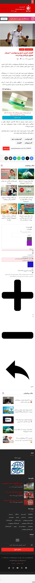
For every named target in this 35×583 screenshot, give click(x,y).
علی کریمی (23, 517)
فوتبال (19, 143)
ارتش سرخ (23, 514)
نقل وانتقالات (9, 520)
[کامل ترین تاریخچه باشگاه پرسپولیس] (29, 502)
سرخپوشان (28, 143)
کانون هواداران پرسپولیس (27, 529)
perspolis (30, 514)
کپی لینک (6, 148)
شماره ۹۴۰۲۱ (18, 458)
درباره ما (13, 563)
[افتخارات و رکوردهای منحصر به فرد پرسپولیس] (29, 494)
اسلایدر (21, 49)
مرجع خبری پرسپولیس (28, 520)
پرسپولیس (28, 139)
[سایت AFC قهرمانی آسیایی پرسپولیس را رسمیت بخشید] (29, 486)
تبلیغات (18, 563)
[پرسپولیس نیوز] (22, 8)
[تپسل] (3, 89)
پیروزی (15, 526)
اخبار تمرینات (29, 49)
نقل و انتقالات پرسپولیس (27, 523)
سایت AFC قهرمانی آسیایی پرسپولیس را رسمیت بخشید (12, 484)
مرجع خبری (11, 517)
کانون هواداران (8, 526)
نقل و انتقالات (17, 520)
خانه (22, 563)
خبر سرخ (11, 514)
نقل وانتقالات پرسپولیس (13, 523)
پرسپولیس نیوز (16, 139)
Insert (33, 582)
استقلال (17, 514)
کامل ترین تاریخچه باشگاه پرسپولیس (12, 500)
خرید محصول (17, 118)
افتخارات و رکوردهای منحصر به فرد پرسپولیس (13, 493)
